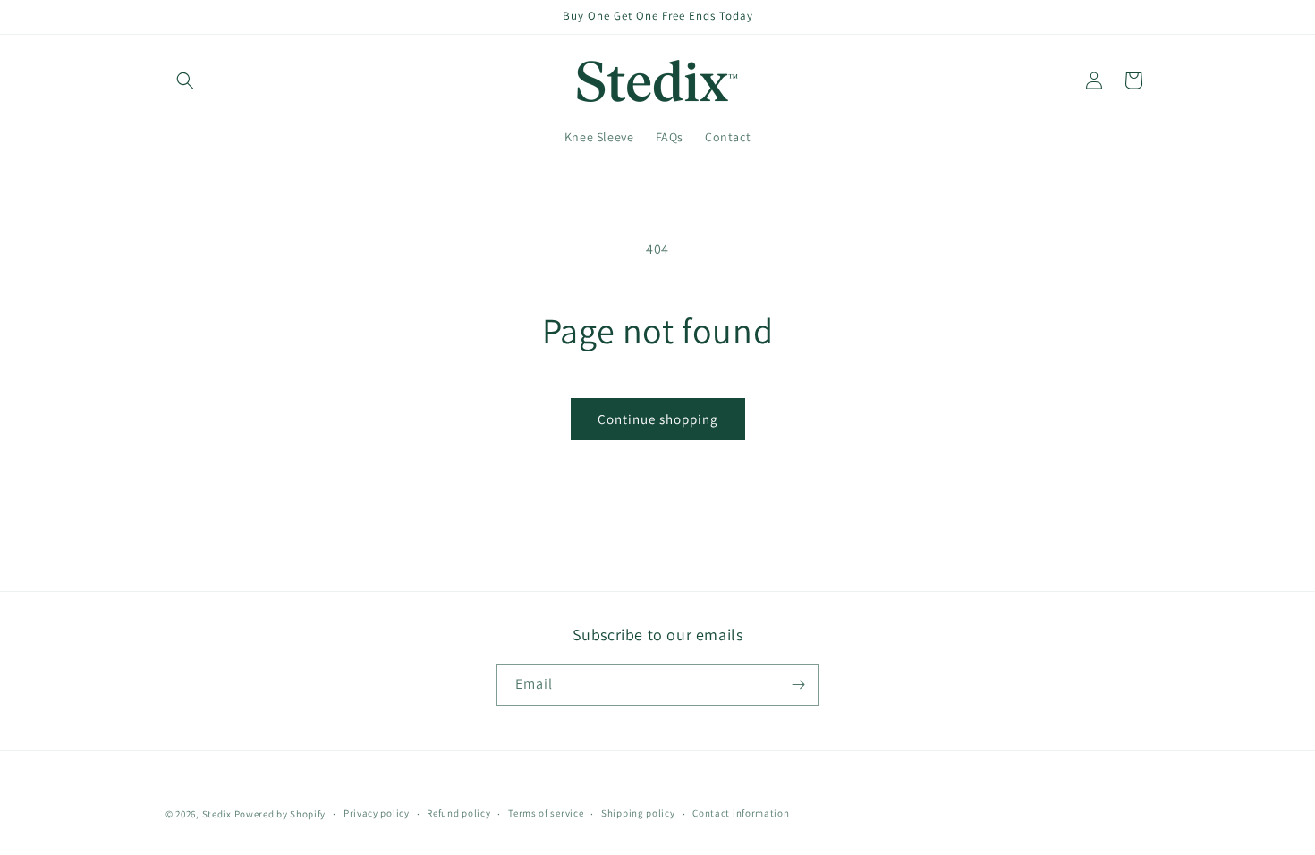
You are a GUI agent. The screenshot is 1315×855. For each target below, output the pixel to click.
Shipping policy (638, 813)
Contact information (740, 813)
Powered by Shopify (280, 814)
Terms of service (545, 813)
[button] (185, 80)
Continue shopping (658, 419)
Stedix (217, 814)
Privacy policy (377, 813)
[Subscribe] (798, 685)
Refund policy (458, 813)
